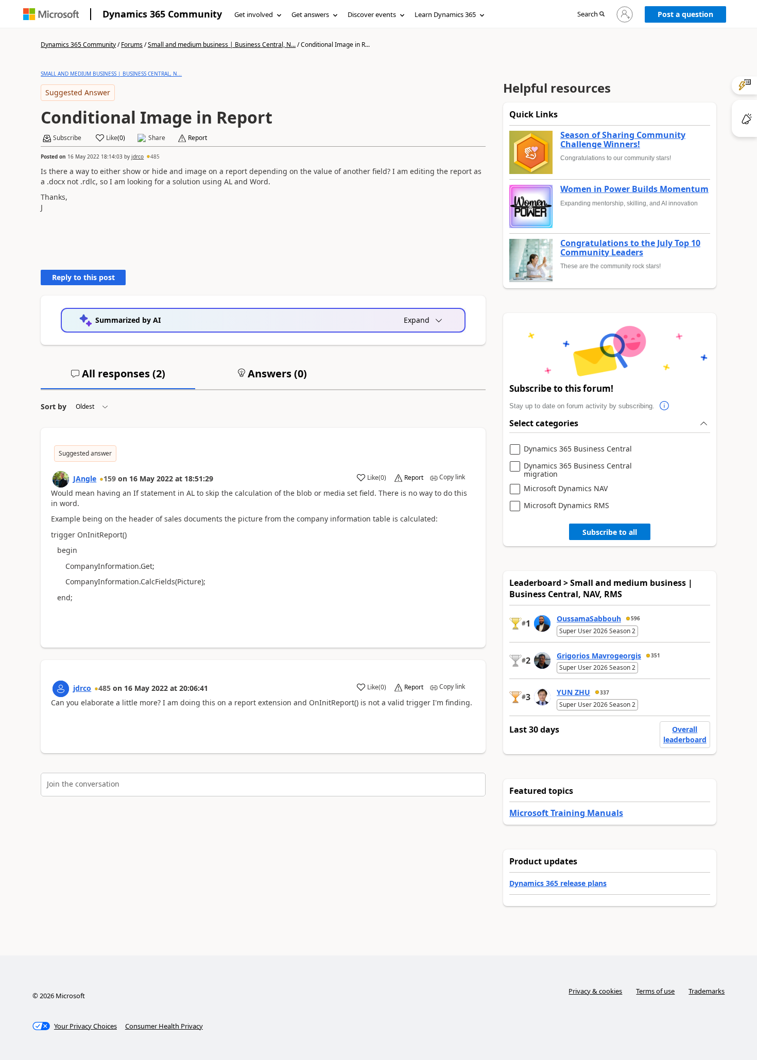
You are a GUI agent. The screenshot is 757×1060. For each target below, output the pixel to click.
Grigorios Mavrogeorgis (599, 656)
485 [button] (155, 156)
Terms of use (655, 991)
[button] (591, 14)
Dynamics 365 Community (162, 14)
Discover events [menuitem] (372, 14)
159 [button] (110, 478)
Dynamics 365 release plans (558, 883)
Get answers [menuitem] (310, 14)
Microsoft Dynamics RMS (566, 505)
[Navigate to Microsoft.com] (51, 14)
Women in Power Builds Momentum (634, 189)
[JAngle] (61, 479)
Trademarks (707, 991)
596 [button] (635, 618)
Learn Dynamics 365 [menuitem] (445, 14)
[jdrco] (61, 689)
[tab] (118, 378)
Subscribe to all (609, 532)
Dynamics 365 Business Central (578, 449)
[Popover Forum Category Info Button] (665, 406)
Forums (132, 44)
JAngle (84, 478)
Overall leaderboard (685, 734)
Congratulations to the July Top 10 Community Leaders (630, 248)
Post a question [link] (685, 14)
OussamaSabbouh (589, 618)
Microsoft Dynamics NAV (566, 488)
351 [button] (655, 655)
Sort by (53, 406)
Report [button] (197, 138)
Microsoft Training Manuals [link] (566, 813)
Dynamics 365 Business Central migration (578, 470)
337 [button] (604, 692)
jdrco (137, 156)
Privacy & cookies (595, 991)
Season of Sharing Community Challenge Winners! (622, 140)
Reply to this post (83, 277)
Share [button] (156, 138)
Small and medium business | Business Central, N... (222, 44)
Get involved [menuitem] (253, 14)
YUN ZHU (573, 692)
